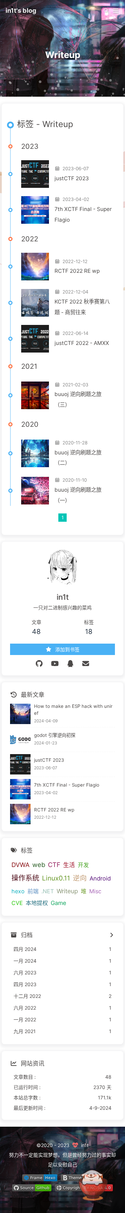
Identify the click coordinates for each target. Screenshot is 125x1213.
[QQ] (70, 664)
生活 (69, 864)
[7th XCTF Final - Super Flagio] (35, 210)
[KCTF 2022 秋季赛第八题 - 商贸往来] (35, 303)
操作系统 (25, 878)
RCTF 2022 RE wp (77, 271)
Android (100, 878)
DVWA (20, 864)
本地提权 (37, 902)
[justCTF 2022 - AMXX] (35, 339)
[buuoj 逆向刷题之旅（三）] (35, 395)
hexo (18, 891)
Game (58, 902)
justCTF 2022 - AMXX (82, 343)
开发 (83, 864)
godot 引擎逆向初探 (54, 735)
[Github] (39, 664)
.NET (47, 891)
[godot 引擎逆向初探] (20, 740)
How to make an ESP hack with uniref (73, 709)
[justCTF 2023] (35, 174)
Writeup (67, 891)
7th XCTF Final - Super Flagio (83, 214)
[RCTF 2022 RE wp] (35, 266)
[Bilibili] (55, 664)
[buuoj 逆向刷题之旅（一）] (35, 490)
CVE (17, 902)
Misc (95, 891)
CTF (54, 864)
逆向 (80, 878)
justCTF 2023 (72, 178)
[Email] (86, 664)
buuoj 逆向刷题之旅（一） (78, 495)
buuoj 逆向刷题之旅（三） (78, 399)
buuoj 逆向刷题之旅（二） (78, 457)
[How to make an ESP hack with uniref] (20, 714)
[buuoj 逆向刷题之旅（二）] (35, 453)
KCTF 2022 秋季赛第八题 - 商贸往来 (82, 307)
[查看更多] (111, 935)
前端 (33, 891)
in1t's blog (21, 10)
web (38, 864)
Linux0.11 (56, 878)
